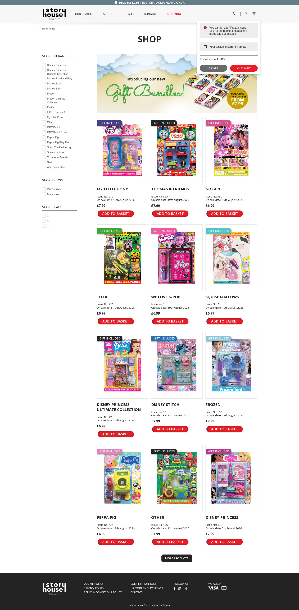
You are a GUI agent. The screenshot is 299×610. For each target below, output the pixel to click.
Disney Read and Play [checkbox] (59, 78)
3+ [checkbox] (48, 215)
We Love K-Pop (165, 296)
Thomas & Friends (170, 188)
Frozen (213, 404)
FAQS (130, 14)
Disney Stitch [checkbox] (54, 88)
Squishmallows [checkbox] (55, 152)
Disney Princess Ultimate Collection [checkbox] (57, 72)
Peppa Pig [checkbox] (53, 137)
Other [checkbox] (50, 122)
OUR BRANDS (84, 14)
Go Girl (213, 188)
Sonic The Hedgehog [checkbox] (59, 147)
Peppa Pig (106, 517)
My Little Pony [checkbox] (55, 117)
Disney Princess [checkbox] (56, 65)
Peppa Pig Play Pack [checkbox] (59, 142)
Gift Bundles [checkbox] (54, 189)
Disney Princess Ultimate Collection (119, 407)
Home (45, 29)
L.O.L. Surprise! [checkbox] (56, 112)
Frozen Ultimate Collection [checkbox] (56, 100)
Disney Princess (222, 517)
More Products (176, 558)
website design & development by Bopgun (149, 605)
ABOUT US (109, 14)
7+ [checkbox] (48, 226)
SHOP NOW (174, 14)
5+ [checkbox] (48, 221)
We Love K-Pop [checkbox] (56, 167)
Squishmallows (222, 296)
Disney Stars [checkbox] (54, 83)
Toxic (102, 296)
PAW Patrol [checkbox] (53, 127)
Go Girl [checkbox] (51, 107)
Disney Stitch (165, 404)
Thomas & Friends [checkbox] (57, 157)
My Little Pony (112, 188)
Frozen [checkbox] (51, 93)
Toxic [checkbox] (50, 162)
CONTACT (150, 14)
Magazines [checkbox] (53, 194)
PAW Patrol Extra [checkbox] (57, 132)
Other (157, 517)
